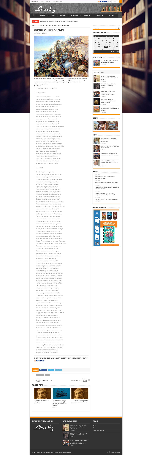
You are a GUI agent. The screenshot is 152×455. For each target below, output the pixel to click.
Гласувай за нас (115, 452)
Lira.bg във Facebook (57, 1)
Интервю (63, 16)
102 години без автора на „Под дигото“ (41, 401)
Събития (46, 25)
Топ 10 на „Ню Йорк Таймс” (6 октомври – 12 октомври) (79, 434)
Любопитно (99, 16)
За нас (42, 1)
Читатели (87, 16)
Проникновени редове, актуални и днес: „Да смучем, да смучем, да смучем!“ (59, 403)
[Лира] (45, 7)
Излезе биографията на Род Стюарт (44, 380)
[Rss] (108, 2)
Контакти (48, 1)
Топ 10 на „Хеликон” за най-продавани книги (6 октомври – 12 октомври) (109, 78)
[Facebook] (110, 2)
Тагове (102, 72)
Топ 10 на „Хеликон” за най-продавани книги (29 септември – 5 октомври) (110, 108)
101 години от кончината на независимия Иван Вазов (79, 401)
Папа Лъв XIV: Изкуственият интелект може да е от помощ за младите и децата (109, 162)
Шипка (47, 375)
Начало (33, 15)
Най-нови (96, 72)
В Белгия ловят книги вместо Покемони (78, 380)
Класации (74, 16)
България (42, 16)
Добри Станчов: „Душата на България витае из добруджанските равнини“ (108, 93)
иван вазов (40, 375)
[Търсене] (120, 1)
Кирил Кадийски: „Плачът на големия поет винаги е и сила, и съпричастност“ (59, 21)
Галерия (111, 16)
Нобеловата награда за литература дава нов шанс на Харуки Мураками (108, 101)
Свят (53, 16)
